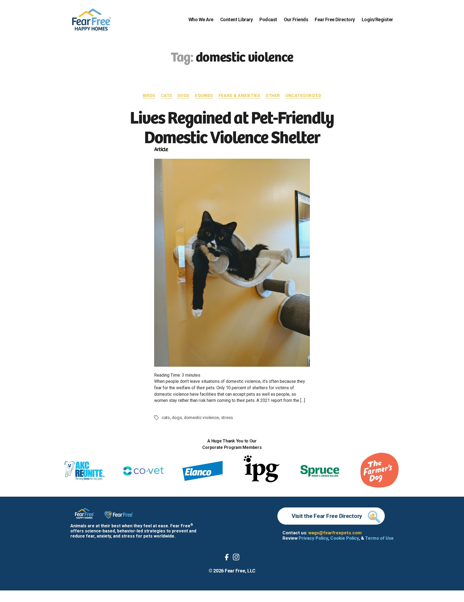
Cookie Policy (344, 538)
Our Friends (296, 19)
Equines (204, 95)
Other (273, 95)
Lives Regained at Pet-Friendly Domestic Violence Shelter (232, 126)
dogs (177, 417)
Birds (149, 95)
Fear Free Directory (335, 19)
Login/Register (377, 19)
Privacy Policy (313, 538)
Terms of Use (379, 538)
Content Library (236, 19)
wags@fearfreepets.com (335, 532)
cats (166, 417)
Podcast (268, 19)
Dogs (184, 95)
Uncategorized (303, 95)
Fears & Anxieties (239, 95)
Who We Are (201, 19)
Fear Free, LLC (240, 571)
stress (227, 417)
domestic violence (201, 417)
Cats (166, 95)
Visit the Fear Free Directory (327, 516)
